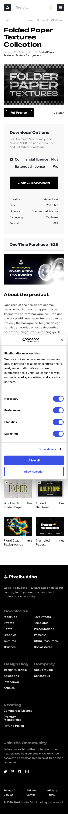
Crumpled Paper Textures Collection (43, 543)
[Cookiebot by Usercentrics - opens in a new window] (27, 340)
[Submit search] (51, 7)
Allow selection (34, 471)
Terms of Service (9, 792)
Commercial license (45, 211)
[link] (6, 482)
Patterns (40, 635)
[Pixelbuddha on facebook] (20, 771)
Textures (19, 20)
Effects (9, 622)
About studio (43, 669)
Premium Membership (13, 718)
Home (7, 20)
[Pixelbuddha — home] (7, 7)
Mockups (10, 616)
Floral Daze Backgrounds (13, 542)
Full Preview (19, 113)
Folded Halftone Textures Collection (43, 505)
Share (59, 20)
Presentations (44, 628)
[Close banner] (62, 340)
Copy (30, 20)
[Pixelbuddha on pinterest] (12, 771)
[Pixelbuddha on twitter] (5, 771)
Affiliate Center (31, 792)
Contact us (42, 675)
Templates (41, 622)
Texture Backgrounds (29, 55)
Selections (11, 675)
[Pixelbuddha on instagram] (27, 771)
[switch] (58, 410)
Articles (9, 687)
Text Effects (42, 616)
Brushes (9, 647)
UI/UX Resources (46, 641)
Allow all (34, 460)
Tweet (44, 20)
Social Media (43, 647)
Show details (47, 449)
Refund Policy (14, 725)
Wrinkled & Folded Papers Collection (14, 505)
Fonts (8, 628)
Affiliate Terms (52, 792)
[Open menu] (60, 7)
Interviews (11, 681)
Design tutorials (15, 669)
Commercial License (18, 710)
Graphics (10, 635)
